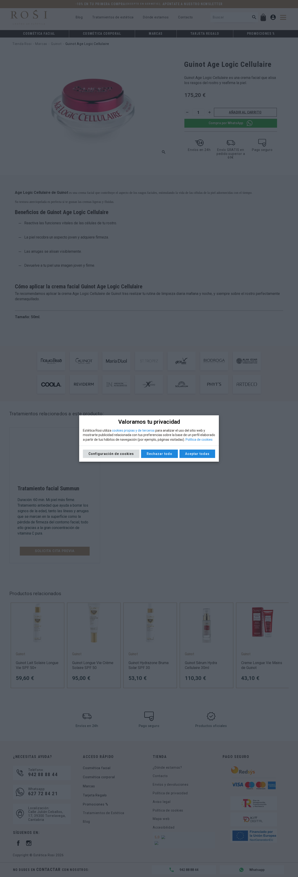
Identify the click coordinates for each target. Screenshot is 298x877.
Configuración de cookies (111, 454)
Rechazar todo (159, 454)
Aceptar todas (197, 454)
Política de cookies (199, 439)
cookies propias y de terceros (133, 430)
